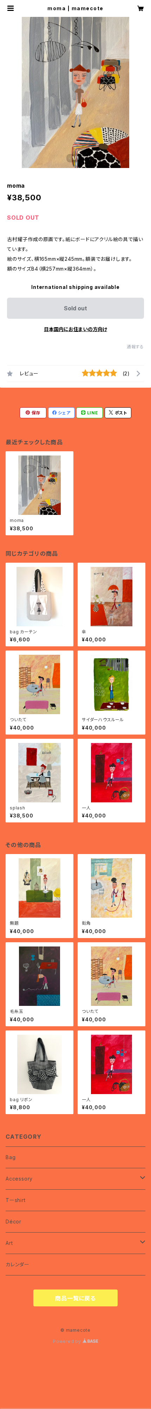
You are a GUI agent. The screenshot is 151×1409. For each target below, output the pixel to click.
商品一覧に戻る (75, 1298)
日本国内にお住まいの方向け (75, 329)
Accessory (19, 1179)
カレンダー (17, 1264)
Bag (10, 1157)
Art (9, 1243)
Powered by (68, 1341)
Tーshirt (16, 1200)
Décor (13, 1221)
